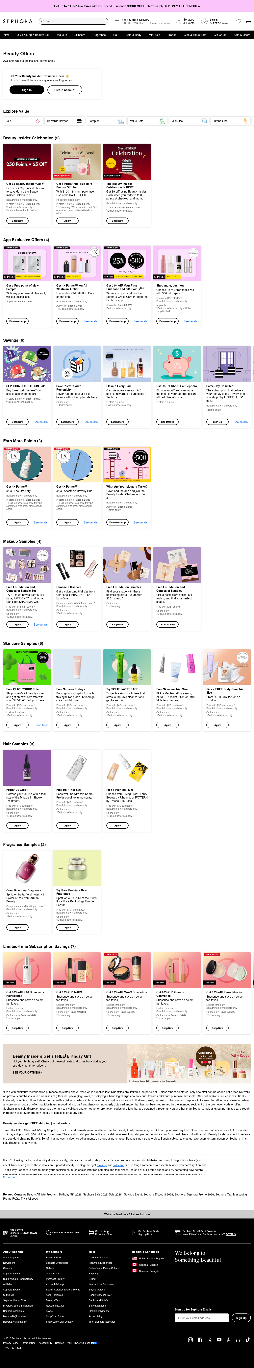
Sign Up (217, 422)
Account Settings (55, 1284)
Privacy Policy (10, 1342)
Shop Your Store (55, 1316)
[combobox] (73, 21)
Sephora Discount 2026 (158, 1194)
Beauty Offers (53, 1300)
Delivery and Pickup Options (104, 1268)
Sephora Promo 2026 (200, 1194)
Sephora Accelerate (14, 1310)
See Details (167, 422)
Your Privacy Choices (78, 1342)
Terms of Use (28, 1342)
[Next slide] (246, 121)
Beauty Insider (54, 1257)
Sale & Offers (242, 35)
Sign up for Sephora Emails (193, 1309)
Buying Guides (97, 1289)
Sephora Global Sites (14, 1300)
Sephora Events (11, 1289)
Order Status (53, 1273)
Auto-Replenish (54, 1294)
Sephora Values (11, 1273)
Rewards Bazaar (55, 1305)
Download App (17, 321)
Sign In (27, 90)
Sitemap (59, 1342)
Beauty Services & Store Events (63, 1289)
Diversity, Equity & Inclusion (18, 1305)
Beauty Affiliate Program (42, 1194)
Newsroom (9, 1262)
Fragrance (99, 35)
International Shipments (101, 1284)
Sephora (180, 1194)
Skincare (79, 35)
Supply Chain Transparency (18, 1278)
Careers (7, 1268)
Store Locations (97, 1305)
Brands (171, 35)
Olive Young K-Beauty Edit (33, 35)
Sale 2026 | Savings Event (125, 1194)
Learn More (67, 422)
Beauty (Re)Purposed (15, 1316)
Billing (92, 1278)
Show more (10, 1177)
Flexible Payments (99, 1310)
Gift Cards (220, 35)
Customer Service (98, 1257)
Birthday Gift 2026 (70, 1194)
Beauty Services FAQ (100, 1294)
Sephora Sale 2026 (95, 1194)
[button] (77, 185)
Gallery (50, 1268)
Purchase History (55, 1278)
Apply (67, 220)
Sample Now (168, 624)
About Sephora (11, 1257)
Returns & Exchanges (100, 1262)
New (6, 35)
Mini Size (154, 35)
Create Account (64, 90)
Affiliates (7, 1284)
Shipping (94, 1273)
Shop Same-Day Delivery (59, 1321)
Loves (49, 1310)
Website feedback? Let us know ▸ (127, 1214)
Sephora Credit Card (57, 1262)
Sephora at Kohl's (98, 1300)
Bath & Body (133, 35)
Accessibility (95, 1316)
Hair (115, 35)
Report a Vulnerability (15, 1321)
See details (91, 321)
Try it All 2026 (29, 1198)
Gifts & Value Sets (195, 35)
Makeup (62, 35)
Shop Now (17, 220)
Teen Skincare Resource (102, 1321)
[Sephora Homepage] (18, 21)
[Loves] (239, 21)
